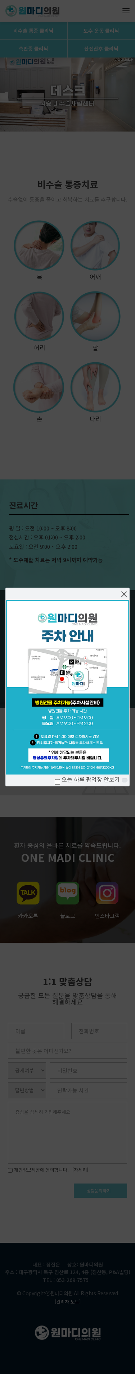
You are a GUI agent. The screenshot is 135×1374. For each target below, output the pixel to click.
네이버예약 (74, 657)
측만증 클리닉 (33, 48)
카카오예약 (74, 677)
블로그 (67, 915)
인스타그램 (107, 915)
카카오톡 (28, 915)
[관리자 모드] (68, 1301)
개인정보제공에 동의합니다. (41, 1169)
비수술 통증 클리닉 (33, 30)
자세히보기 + (27, 771)
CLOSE (124, 780)
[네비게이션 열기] (126, 10)
